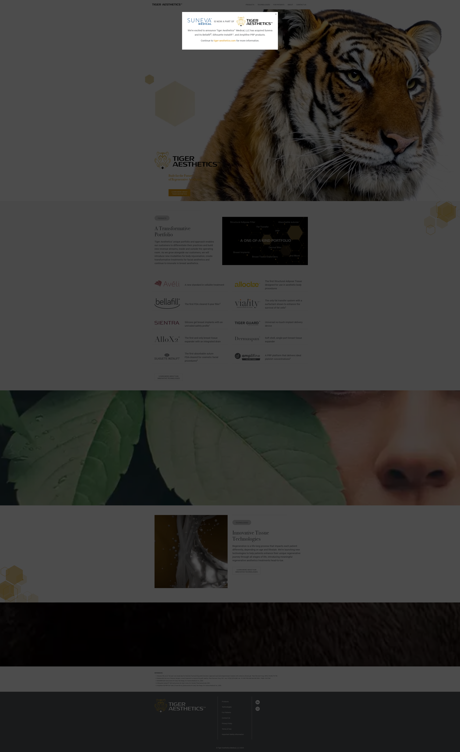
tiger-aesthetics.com (225, 40)
